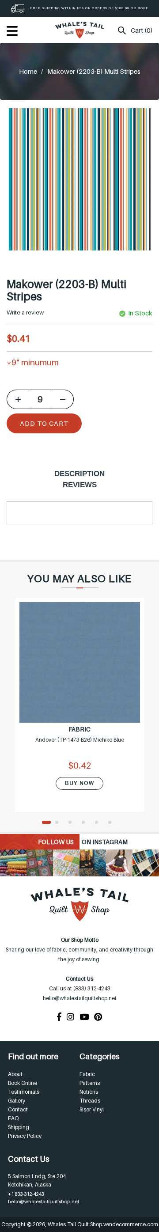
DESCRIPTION (79, 474)
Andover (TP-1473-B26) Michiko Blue (79, 739)
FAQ (13, 1118)
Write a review (25, 312)
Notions (89, 1091)
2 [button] (59, 823)
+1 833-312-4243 (26, 1194)
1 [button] (46, 823)
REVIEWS (80, 485)
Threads (90, 1100)
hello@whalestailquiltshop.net (43, 1201)
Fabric (87, 1074)
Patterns (90, 1083)
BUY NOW (79, 783)
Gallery (16, 1100)
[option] (79, 710)
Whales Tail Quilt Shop (75, 1224)
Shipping (18, 1127)
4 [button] (86, 823)
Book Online (22, 1083)
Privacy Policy (25, 1136)
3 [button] (72, 823)
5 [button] (99, 823)
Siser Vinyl (92, 1109)
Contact (18, 1109)
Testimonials (23, 1091)
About (15, 1074)
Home (28, 71)
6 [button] (112, 823)
